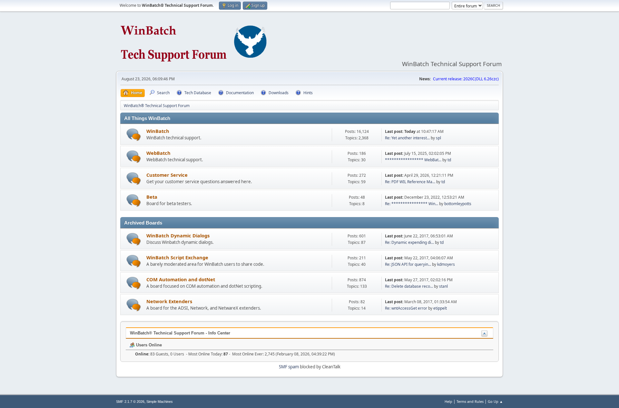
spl (438, 138)
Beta (151, 197)
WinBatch (157, 131)
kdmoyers (446, 264)
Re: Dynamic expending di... (409, 242)
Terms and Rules (470, 401)
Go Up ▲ (495, 401)
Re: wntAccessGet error (406, 308)
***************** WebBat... (413, 160)
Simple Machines (159, 401)
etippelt (440, 308)
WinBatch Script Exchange (177, 257)
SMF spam (289, 367)
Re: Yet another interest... (407, 138)
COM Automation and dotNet (180, 279)
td (449, 160)
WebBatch (158, 153)
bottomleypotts (457, 203)
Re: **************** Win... (411, 203)
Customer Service (167, 175)
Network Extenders (169, 301)
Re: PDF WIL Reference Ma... (410, 181)
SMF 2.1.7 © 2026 (130, 401)
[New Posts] (133, 134)
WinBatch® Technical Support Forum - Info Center (180, 333)
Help (448, 401)
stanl (443, 286)
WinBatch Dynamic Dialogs (178, 235)
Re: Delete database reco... (409, 286)
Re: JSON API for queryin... (408, 264)
